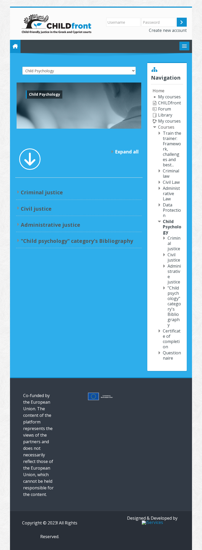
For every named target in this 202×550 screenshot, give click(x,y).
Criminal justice (42, 192)
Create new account (168, 30)
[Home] (57, 23)
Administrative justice (50, 224)
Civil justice (36, 208)
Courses (166, 127)
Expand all (127, 151)
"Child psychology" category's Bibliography (77, 240)
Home (158, 91)
